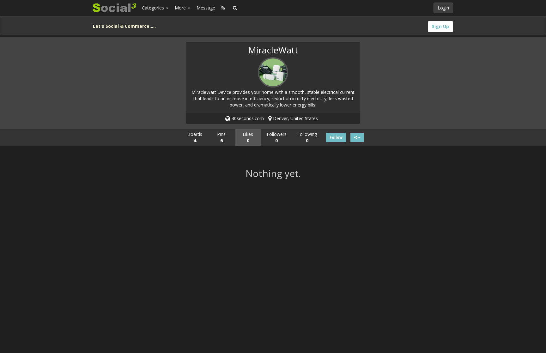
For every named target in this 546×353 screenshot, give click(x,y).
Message (206, 8)
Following (307, 137)
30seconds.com (247, 118)
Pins (221, 137)
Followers (277, 137)
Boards (194, 137)
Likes (248, 137)
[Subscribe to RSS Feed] (223, 8)
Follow (336, 137)
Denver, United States (295, 118)
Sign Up (440, 26)
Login (443, 8)
